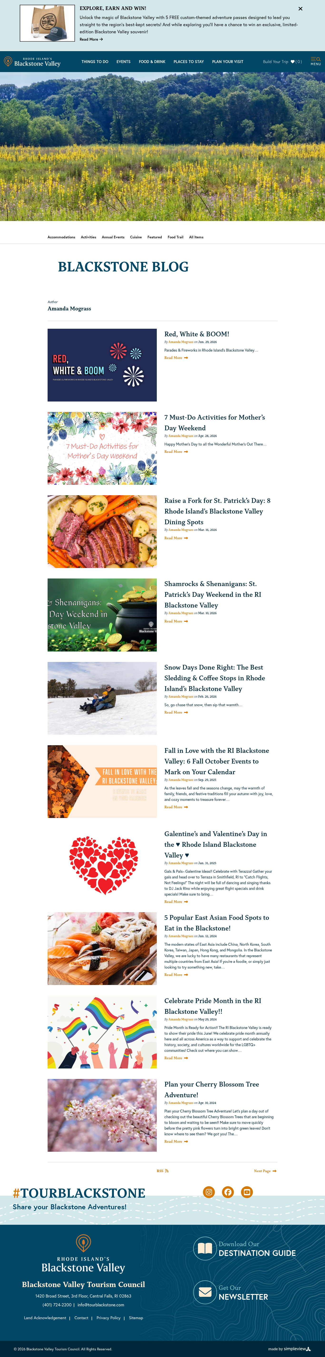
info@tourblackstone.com (101, 1305)
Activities (88, 237)
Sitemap (136, 1317)
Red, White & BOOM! (196, 334)
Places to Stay (189, 61)
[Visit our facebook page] (228, 1192)
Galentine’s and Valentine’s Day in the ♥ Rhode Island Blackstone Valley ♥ (215, 844)
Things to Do (95, 61)
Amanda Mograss (180, 342)
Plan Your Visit (227, 61)
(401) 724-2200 (57, 1305)
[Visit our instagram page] (209, 1192)
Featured (155, 237)
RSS (160, 1171)
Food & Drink (152, 61)
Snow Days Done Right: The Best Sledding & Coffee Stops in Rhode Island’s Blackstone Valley (214, 678)
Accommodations (61, 237)
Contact (81, 1317)
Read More (89, 39)
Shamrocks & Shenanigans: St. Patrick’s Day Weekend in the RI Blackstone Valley (212, 594)
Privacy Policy (109, 1317)
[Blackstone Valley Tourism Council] (32, 61)
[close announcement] (300, 9)
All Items (196, 237)
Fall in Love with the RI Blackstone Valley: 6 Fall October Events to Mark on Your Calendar (216, 761)
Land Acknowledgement (45, 1317)
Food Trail (175, 237)
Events (124, 61)
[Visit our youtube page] (247, 1192)
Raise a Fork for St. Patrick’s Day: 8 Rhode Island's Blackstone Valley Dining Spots (217, 511)
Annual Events (113, 237)
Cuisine (136, 237)
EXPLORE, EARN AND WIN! (113, 8)
